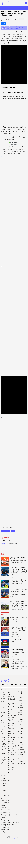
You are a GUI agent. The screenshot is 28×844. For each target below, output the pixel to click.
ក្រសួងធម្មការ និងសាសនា (12, 764)
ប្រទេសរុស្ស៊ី (20, 731)
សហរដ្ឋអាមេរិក (21, 737)
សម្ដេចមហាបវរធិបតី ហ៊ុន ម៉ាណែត (21, 692)
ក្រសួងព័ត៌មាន (11, 757)
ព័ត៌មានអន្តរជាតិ (3, 693)
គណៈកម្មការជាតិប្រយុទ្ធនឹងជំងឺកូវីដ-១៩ (12, 719)
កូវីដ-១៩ (10, 692)
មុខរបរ (2, 707)
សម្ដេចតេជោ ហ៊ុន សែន (20, 697)
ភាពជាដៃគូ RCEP (5, 830)
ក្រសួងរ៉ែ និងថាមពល (11, 760)
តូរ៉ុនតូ (13, 531)
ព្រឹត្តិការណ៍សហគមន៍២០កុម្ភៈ (12, 714)
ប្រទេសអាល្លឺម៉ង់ (21, 752)
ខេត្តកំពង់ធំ (3, 749)
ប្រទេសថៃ (3, 778)
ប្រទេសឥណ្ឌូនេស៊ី (5, 795)
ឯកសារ (2, 710)
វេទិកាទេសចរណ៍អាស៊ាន (6, 813)
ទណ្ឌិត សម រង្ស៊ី (21, 719)
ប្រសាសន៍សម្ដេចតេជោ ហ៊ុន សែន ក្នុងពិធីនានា (21, 702)
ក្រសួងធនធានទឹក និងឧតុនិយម (12, 753)
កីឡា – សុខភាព (3, 716)
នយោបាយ (20, 710)
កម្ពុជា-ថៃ (3, 776)
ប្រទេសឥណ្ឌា (21, 761)
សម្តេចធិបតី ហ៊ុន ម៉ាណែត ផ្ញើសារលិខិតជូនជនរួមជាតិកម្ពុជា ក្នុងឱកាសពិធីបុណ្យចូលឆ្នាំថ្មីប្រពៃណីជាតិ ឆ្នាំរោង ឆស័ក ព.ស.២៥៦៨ (18, 651)
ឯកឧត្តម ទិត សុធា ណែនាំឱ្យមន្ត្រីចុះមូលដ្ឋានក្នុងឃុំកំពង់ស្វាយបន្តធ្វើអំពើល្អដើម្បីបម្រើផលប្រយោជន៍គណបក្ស (18, 581)
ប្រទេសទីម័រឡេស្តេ (5, 798)
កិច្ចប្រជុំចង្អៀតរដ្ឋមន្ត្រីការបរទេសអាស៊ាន (9, 815)
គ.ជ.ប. (9, 731)
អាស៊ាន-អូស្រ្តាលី (4, 808)
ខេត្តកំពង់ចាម (3, 763)
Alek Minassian (6, 531)
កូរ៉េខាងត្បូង (20, 747)
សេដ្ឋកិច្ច (3, 832)
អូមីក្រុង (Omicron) (11, 696)
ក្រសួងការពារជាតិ (12, 746)
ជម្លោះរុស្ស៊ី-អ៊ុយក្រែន (21, 764)
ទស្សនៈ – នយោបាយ (3, 697)
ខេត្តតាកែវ (3, 737)
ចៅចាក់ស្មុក (20, 717)
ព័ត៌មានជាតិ (3, 690)
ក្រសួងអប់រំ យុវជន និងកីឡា (11, 749)
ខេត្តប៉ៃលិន (3, 744)
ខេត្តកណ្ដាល (3, 756)
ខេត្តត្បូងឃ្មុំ (3, 760)
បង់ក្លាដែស (20, 755)
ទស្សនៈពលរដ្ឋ (21, 708)
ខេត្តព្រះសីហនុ (3, 730)
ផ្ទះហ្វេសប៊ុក (21, 19)
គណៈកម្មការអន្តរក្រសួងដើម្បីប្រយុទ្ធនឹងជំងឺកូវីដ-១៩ (12, 726)
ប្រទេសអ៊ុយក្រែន (20, 734)
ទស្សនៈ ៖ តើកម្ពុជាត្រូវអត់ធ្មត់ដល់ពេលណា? (17, 640)
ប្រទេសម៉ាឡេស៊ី (4, 790)
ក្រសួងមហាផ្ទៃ (11, 744)
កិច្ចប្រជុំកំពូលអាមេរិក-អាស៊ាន (7, 825)
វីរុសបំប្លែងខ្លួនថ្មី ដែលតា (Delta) (11, 700)
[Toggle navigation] (25, 3)
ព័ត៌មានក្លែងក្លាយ (20, 725)
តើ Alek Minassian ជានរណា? (8, 541)
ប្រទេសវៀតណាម (5, 781)
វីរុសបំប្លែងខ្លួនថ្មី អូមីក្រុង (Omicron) (11, 705)
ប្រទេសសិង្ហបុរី (4, 788)
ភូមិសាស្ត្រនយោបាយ (20, 713)
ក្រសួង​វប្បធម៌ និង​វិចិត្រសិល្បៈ (12, 768)
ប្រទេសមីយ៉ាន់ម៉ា (4, 786)
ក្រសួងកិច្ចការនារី (12, 772)
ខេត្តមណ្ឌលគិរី (3, 752)
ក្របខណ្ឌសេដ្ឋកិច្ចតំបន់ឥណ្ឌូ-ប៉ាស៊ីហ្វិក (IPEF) (11, 822)
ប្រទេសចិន (20, 728)
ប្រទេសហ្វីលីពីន (4, 793)
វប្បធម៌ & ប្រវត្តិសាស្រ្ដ (3, 704)
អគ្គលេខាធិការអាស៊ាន (5, 803)
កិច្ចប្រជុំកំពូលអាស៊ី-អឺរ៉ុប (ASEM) (8, 810)
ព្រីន (4, 23)
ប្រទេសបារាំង (21, 750)
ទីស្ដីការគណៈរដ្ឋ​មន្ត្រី (11, 734)
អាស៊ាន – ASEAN (5, 800)
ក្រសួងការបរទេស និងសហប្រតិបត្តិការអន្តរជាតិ (12, 739)
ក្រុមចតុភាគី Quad (5, 827)
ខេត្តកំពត (3, 747)
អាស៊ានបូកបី (3, 805)
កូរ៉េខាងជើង (20, 745)
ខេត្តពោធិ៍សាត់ (3, 734)
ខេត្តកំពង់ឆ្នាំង (3, 741)
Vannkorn (14, 838)
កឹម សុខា (20, 722)
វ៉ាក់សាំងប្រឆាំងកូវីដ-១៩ (11, 710)
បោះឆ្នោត (10, 690)
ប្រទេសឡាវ (3, 783)
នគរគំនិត (3, 712)
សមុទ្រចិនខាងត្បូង (5, 817)
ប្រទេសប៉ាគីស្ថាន (20, 758)
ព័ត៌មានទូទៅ (3, 543)
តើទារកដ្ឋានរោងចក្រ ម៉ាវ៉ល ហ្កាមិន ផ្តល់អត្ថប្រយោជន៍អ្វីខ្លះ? (18, 618)
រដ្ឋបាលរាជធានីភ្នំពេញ (2, 720)
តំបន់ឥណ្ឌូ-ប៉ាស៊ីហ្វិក (5, 820)
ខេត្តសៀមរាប (3, 726)
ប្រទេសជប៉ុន (20, 742)
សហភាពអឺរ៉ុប (21, 740)
